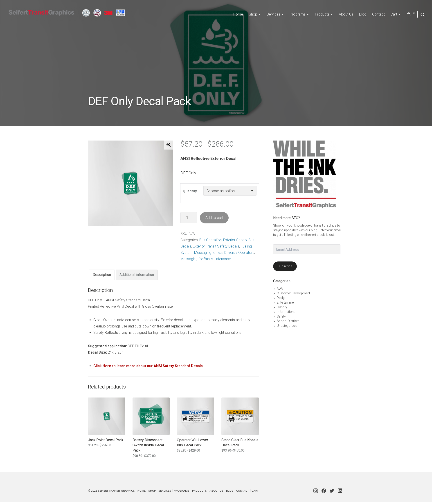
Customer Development (293, 293)
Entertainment (286, 302)
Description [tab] (102, 275)
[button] (168, 145)
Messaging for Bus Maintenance (205, 259)
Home (238, 14)
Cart (394, 14)
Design (281, 298)
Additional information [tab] (136, 275)
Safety (281, 316)
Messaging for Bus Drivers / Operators (224, 252)
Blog (362, 14)
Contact (378, 14)
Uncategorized (287, 325)
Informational (286, 311)
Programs (298, 14)
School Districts (288, 321)
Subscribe (285, 266)
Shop (253, 14)
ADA (280, 288)
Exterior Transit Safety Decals (216, 246)
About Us (346, 14)
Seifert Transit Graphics (116, 490)
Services (273, 14)
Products (322, 14)
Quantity (190, 191)
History (282, 307)
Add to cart (214, 218)
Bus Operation (210, 240)
